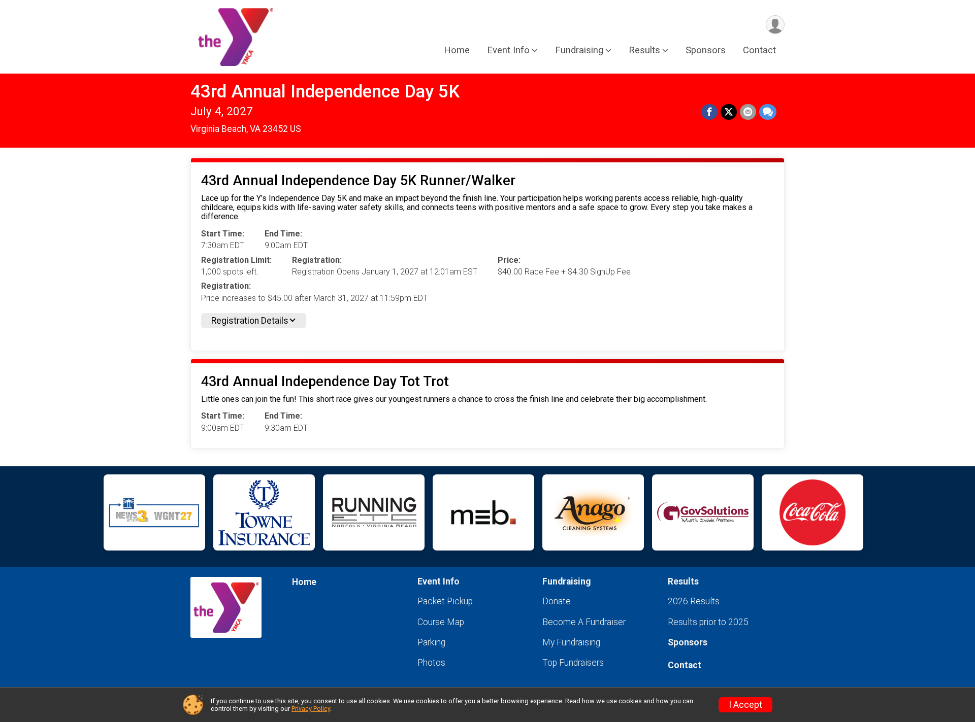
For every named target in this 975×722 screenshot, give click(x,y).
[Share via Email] (748, 112)
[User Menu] (775, 24)
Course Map (440, 622)
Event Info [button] (508, 50)
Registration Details (249, 321)
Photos (431, 663)
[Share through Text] (767, 112)
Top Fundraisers (573, 663)
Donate (556, 601)
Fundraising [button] (579, 50)
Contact (759, 50)
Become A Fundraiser (584, 622)
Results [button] (644, 50)
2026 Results (694, 601)
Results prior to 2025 (708, 622)
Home (457, 50)
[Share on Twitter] (729, 112)
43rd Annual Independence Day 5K (325, 91)
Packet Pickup (445, 601)
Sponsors (706, 50)
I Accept (745, 705)
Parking (431, 642)
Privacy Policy (310, 708)
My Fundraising (571, 642)
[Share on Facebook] (709, 112)
